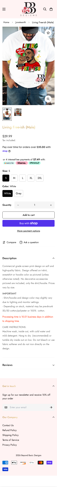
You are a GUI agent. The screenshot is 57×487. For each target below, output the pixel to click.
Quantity (6, 205)
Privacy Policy (9, 445)
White (7, 193)
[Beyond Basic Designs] (28, 9)
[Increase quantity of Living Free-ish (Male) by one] (50, 205)
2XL (40, 178)
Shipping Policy (10, 435)
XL (31, 178)
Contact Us (8, 425)
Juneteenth (21, 22)
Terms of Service (10, 440)
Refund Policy (9, 430)
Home (6, 22)
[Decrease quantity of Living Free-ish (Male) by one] (18, 205)
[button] (51, 9)
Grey (18, 193)
